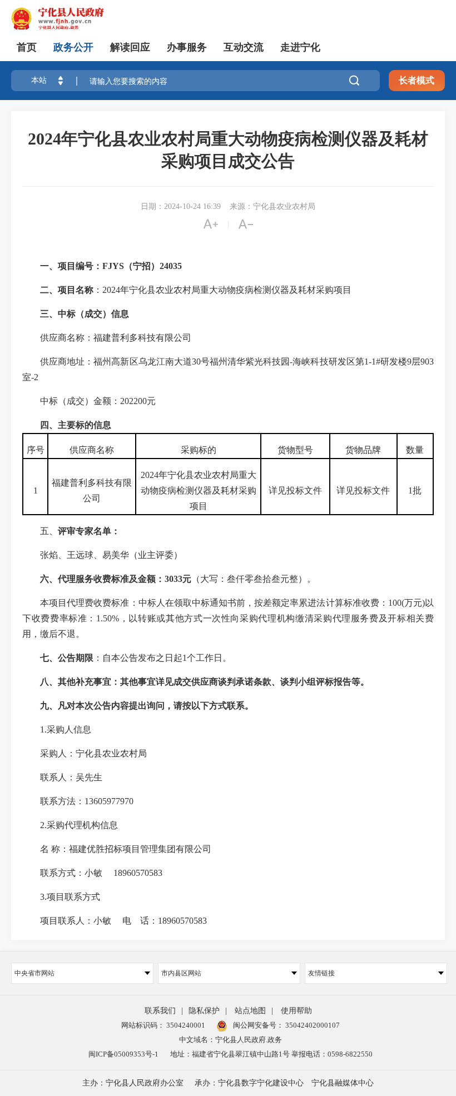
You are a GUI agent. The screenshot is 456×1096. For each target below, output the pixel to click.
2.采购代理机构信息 (70, 825)
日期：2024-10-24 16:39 (181, 206)
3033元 (178, 579)
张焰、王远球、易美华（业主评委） (102, 555)
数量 (415, 450)
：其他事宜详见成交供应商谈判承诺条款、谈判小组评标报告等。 (240, 681)
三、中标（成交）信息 (84, 313)
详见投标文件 (295, 490)
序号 (35, 450)
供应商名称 (92, 450)
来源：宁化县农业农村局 (272, 206)
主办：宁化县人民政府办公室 (133, 1083)
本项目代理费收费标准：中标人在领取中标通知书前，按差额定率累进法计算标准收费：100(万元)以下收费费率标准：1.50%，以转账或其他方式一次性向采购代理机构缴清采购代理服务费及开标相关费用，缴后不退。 (228, 618)
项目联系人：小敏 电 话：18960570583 (114, 920)
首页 (27, 47)
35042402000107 (312, 1025)
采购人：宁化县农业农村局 (84, 753)
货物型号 (295, 450)
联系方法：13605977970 (77, 801)
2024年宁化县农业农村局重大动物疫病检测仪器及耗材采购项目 (198, 490)
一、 (49, 266)
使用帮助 (296, 1011)
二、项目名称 (66, 290)
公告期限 (75, 657)
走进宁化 (300, 47)
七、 (49, 657)
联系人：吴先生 (62, 777)
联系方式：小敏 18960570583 (92, 873)
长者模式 (416, 80)
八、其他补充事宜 (75, 681)
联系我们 (160, 1011)
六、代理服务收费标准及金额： (102, 579)
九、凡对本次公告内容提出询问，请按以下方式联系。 (147, 705)
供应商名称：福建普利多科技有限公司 (106, 337)
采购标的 (198, 450)
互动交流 (244, 47)
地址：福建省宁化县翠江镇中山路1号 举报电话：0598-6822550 (271, 1054)
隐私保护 (204, 1011)
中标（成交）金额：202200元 (89, 401)
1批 (415, 490)
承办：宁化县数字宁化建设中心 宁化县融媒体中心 (284, 1083)
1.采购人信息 (56, 729)
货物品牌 (363, 450)
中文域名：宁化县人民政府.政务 (230, 1039)
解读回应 (130, 47)
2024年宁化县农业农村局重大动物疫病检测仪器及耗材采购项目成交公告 (228, 149)
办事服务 (187, 47)
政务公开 (73, 47)
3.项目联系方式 (61, 896)
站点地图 (250, 1011)
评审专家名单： (89, 531)
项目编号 (75, 266)
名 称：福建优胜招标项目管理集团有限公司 (116, 849)
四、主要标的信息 (75, 425)
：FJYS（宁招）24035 (137, 266)
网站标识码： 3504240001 (163, 1025)
